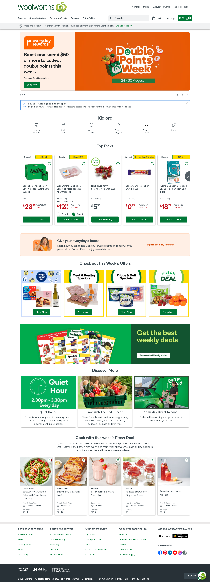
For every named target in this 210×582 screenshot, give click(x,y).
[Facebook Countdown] (160, 552)
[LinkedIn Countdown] (170, 552)
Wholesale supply (127, 554)
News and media (127, 549)
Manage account (93, 539)
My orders (90, 534)
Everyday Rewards (161, 6)
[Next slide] (187, 95)
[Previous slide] (182, 95)
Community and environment (132, 539)
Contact (136, 6)
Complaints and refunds (96, 549)
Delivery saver (24, 544)
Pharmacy (54, 544)
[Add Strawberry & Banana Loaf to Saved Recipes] (84, 460)
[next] (187, 176)
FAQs (87, 544)
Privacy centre (121, 578)
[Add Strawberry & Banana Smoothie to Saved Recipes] (118, 460)
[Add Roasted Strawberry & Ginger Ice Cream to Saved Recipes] (152, 460)
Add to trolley (36, 219)
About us (123, 534)
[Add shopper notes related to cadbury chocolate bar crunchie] (152, 164)
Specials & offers (25, 534)
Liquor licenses (89, 578)
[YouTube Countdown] (175, 552)
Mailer (21, 539)
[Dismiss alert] (187, 102)
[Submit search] (111, 18)
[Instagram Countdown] (180, 552)
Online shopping (57, 539)
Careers (122, 544)
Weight (65, 214)
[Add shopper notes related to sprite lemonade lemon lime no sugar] (49, 164)
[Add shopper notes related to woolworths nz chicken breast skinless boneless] (84, 164)
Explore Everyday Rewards (160, 244)
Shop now (32, 84)
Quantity (80, 214)
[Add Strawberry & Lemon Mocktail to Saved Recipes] (187, 460)
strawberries (76, 443)
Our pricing (23, 554)
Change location (124, 25)
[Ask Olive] (202, 576)
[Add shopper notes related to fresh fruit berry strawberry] (118, 164)
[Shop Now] (41, 293)
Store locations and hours (62, 534)
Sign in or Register (182, 6)
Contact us (90, 554)
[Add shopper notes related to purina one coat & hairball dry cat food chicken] (187, 164)
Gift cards (54, 549)
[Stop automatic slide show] (178, 95)
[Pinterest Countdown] (165, 552)
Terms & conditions (140, 578)
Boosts (21, 549)
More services (56, 554)
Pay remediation (105, 578)
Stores (146, 6)
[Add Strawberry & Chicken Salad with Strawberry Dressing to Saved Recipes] (49, 460)
